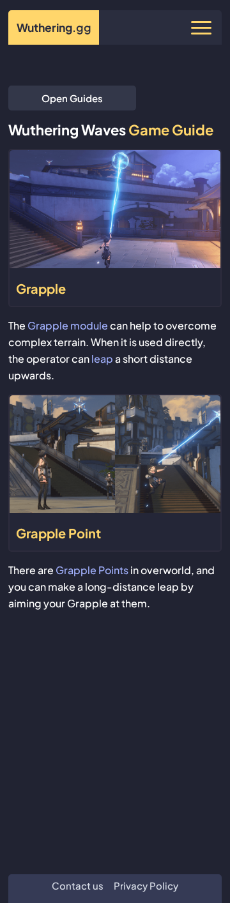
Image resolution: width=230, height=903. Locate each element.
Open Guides (72, 98)
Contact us (77, 885)
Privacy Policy (146, 885)
